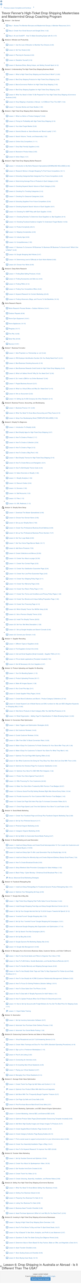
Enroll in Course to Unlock (40, 1279)
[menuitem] (1, 5)
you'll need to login (49, 1276)
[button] (1, 2)
